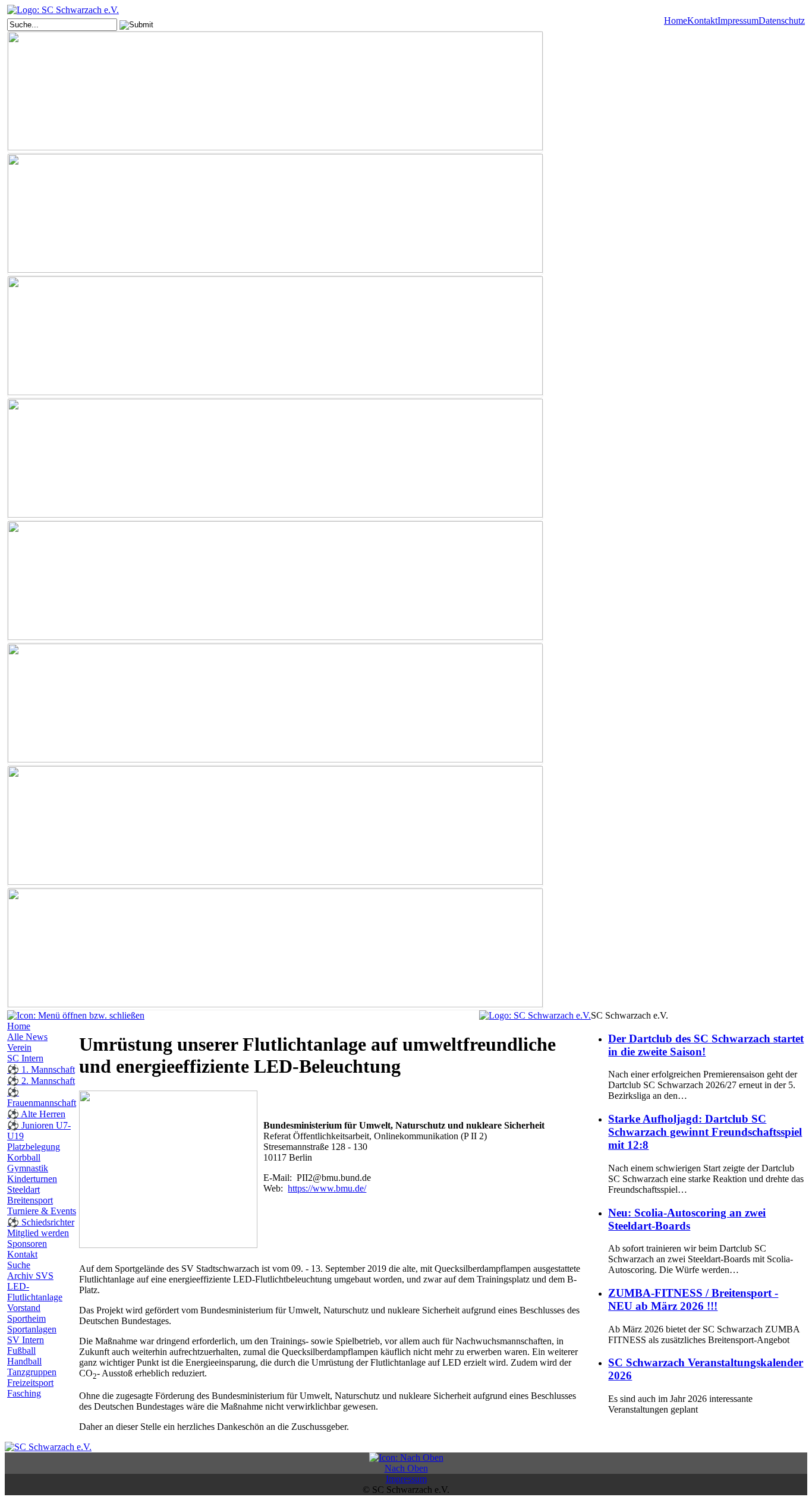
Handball (24, 1361)
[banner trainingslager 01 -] (275, 826)
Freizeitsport (30, 1383)
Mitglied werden (38, 1233)
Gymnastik (27, 1168)
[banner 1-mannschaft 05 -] (275, 92)
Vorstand (23, 1308)
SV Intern (25, 1340)
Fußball (21, 1350)
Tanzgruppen (31, 1372)
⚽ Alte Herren (36, 1114)
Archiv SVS (30, 1276)
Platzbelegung (33, 1147)
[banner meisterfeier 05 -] (275, 704)
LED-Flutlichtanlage (34, 1291)
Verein (19, 1047)
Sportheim (26, 1318)
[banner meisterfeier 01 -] (275, 581)
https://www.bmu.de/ (327, 1188)
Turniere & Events (41, 1211)
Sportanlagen (31, 1329)
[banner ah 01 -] (275, 214)
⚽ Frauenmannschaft (41, 1097)
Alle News (27, 1037)
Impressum (738, 20)
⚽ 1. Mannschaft (41, 1069)
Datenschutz (782, 20)
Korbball (23, 1157)
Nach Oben (406, 1468)
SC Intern (25, 1058)
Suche (18, 1265)
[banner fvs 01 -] (275, 337)
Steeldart (23, 1189)
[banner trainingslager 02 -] (275, 949)
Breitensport (30, 1200)
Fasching (24, 1393)
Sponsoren (27, 1244)
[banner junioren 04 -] (275, 459)
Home (675, 20)
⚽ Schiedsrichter (40, 1222)
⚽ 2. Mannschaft (41, 1081)
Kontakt (702, 20)
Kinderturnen (32, 1179)
